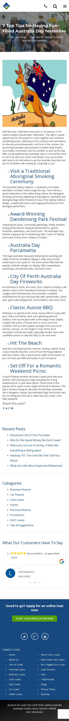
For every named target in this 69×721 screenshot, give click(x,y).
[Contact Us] (47, 6)
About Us (13, 659)
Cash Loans (17, 499)
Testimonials (47, 679)
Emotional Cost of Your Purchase (30, 435)
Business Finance (20, 489)
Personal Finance (20, 510)
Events (14, 505)
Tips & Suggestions (22, 525)
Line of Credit (16, 664)
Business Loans (17, 674)
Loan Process (48, 669)
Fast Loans (14, 684)
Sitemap (45, 694)
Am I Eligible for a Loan (53, 664)
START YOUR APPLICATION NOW (34, 618)
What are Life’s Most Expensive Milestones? (36, 465)
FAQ (43, 674)
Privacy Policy (48, 689)
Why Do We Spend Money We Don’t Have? (35, 440)
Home (10, 37)
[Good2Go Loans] (6, 6)
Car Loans (14, 689)
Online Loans (15, 694)
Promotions (17, 515)
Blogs (44, 684)
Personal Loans (17, 669)
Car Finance (17, 494)
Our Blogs (21, 37)
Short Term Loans (50, 654)
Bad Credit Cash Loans (53, 659)
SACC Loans (17, 520)
